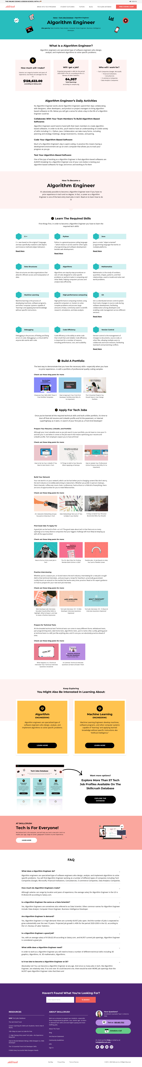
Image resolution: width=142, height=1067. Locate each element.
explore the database (100, 799)
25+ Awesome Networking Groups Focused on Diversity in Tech (46, 515)
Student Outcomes (67, 7)
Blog (91, 7)
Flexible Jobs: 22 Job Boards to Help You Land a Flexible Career (96, 561)
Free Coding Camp (126, 7)
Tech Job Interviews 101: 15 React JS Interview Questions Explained (96, 610)
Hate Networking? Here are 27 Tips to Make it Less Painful (71, 515)
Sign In (134, 1)
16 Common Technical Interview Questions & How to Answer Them (73, 664)
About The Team (54, 1029)
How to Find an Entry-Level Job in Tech (45, 561)
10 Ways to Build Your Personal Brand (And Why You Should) (96, 515)
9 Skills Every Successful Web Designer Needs (23, 1050)
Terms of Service (74, 1062)
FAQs (109, 1040)
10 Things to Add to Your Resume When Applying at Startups (71, 464)
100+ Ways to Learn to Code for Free (20, 1031)
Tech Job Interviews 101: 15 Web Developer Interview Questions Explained (71, 611)
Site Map (50, 1062)
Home (55, 18)
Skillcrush (10, 7)
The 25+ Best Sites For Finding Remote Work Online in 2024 (71, 561)
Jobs (50, 1044)
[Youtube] (116, 1047)
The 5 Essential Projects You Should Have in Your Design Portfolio (95, 397)
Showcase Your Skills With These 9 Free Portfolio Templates (45, 396)
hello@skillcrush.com (103, 1042)
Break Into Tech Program (46, 7)
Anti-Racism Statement (56, 1036)
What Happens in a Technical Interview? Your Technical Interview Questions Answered (46, 665)
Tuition (82, 7)
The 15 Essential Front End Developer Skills (23, 1046)
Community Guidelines (56, 1040)
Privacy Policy (61, 1062)
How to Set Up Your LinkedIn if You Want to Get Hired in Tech (45, 464)
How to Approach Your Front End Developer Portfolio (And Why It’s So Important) (70, 397)
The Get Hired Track (15, 1022)
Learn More (42, 745)
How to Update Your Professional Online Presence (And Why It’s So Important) (96, 465)
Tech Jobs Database (104, 7)
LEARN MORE (26, 840)
